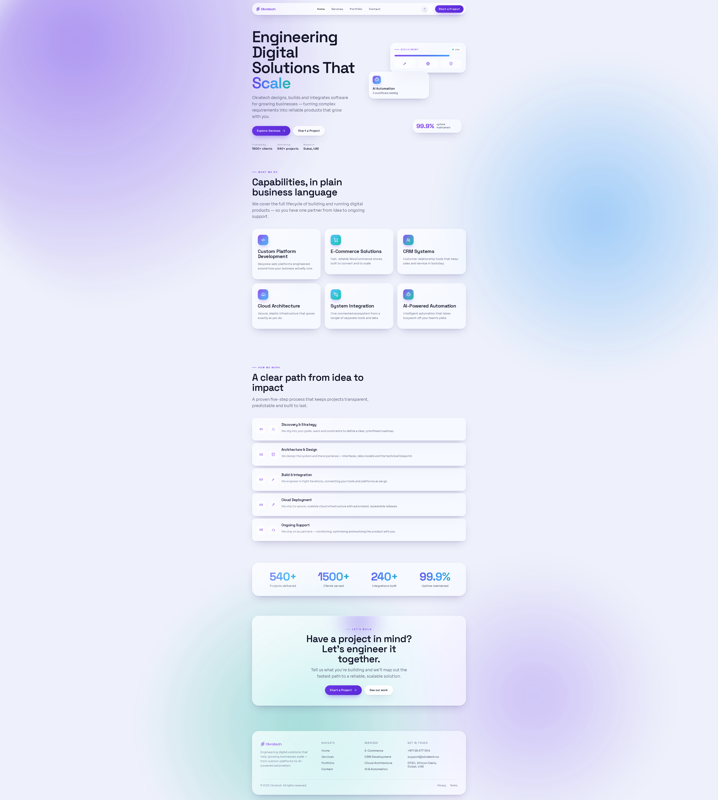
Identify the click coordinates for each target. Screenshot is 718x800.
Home (321, 9)
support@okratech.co (423, 757)
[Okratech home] (266, 9)
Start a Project (449, 9)
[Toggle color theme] (427, 9)
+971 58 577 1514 (419, 750)
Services (337, 9)
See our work (378, 690)
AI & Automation (376, 769)
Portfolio (356, 9)
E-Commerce (374, 750)
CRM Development (378, 757)
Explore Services (268, 131)
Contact (375, 9)
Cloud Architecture (378, 763)
